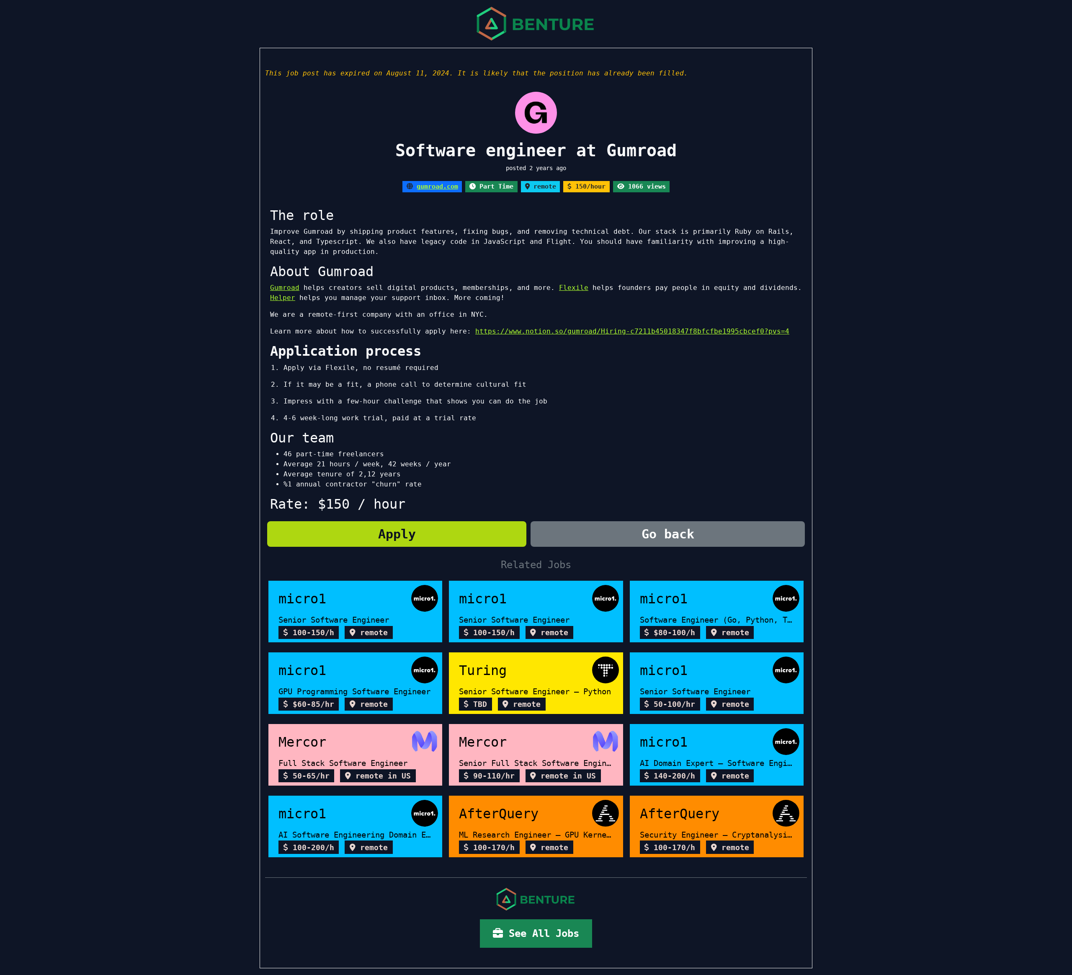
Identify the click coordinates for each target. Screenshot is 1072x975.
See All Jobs (541, 933)
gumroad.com (437, 186)
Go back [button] (668, 534)
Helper (282, 298)
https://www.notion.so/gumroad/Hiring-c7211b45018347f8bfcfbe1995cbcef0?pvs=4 (632, 331)
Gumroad (284, 288)
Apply (397, 534)
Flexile (573, 288)
